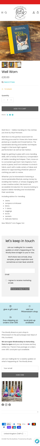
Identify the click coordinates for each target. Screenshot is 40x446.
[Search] (7, 12)
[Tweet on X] (7, 115)
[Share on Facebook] (10, 115)
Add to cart (20, 109)
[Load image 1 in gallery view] (20, 41)
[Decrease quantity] (3, 100)
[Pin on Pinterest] (12, 115)
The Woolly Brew (12, 439)
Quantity (5, 95)
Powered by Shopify (25, 439)
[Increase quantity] (11, 100)
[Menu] (2, 12)
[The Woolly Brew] (20, 12)
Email (7, 274)
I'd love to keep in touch (20, 289)
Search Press (9, 82)
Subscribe (20, 375)
